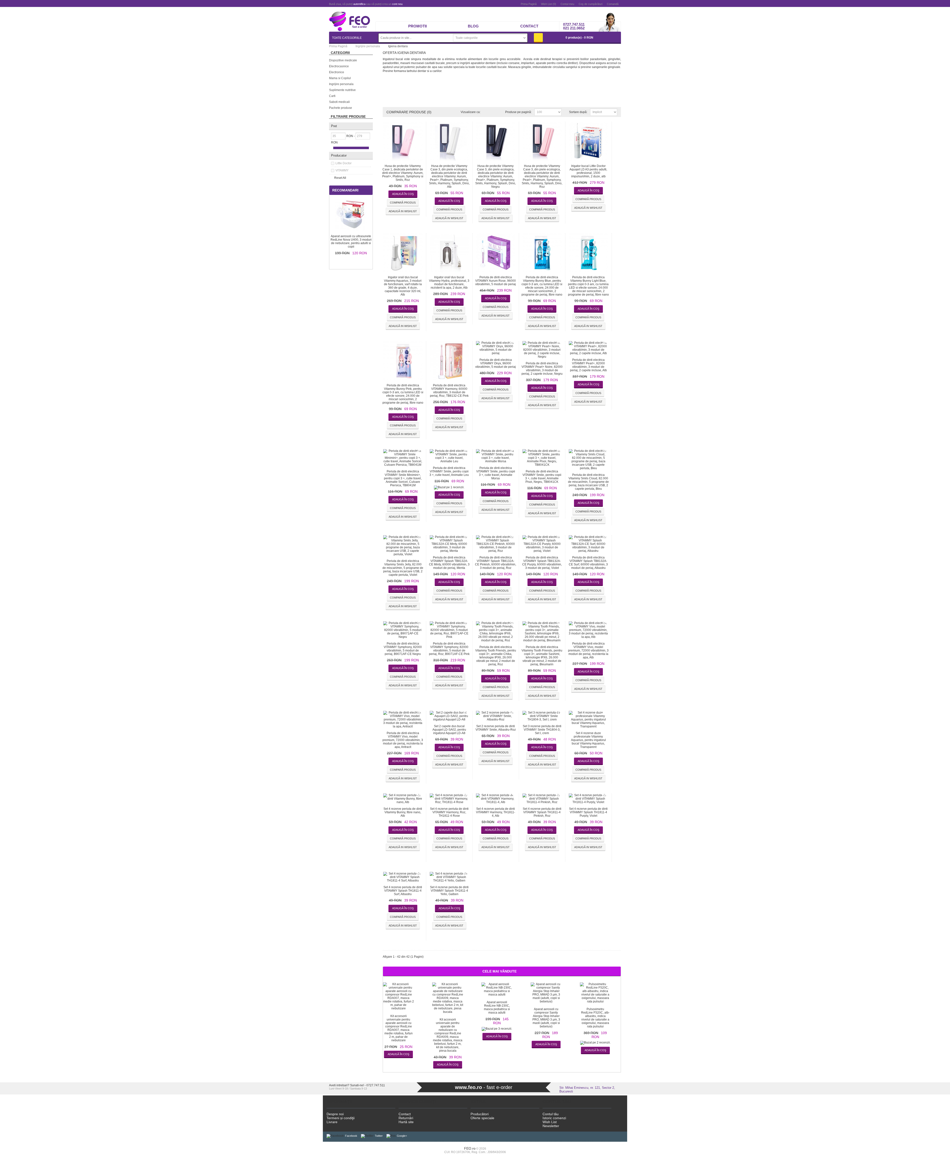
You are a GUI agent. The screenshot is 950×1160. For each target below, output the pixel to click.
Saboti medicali (339, 102)
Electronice (336, 72)
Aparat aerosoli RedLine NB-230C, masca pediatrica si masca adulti (497, 1007)
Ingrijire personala (341, 84)
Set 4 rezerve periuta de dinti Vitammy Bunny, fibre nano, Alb (402, 812)
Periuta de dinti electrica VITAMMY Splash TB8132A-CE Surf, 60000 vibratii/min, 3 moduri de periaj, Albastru (588, 563)
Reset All (340, 178)
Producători (480, 1114)
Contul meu (567, 3)
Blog (473, 26)
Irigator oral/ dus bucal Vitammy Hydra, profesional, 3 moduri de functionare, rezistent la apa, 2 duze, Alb (449, 282)
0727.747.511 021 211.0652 (574, 26)
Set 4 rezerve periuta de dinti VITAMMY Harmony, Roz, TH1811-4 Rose (449, 812)
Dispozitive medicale (343, 60)
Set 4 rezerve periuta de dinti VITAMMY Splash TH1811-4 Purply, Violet (588, 812)
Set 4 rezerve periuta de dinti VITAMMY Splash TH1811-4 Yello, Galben (449, 890)
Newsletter (551, 1126)
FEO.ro (469, 1148)
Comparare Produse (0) (408, 112)
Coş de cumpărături (590, 3)
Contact (529, 26)
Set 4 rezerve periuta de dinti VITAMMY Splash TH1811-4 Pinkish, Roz (542, 812)
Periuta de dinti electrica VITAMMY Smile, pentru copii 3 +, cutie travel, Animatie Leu (449, 471)
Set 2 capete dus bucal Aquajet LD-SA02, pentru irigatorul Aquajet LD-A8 (449, 729)
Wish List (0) (548, 3)
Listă (495, 112)
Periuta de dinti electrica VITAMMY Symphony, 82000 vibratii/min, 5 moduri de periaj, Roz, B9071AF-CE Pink (449, 649)
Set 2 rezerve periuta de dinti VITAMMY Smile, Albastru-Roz (495, 727)
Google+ (402, 1135)
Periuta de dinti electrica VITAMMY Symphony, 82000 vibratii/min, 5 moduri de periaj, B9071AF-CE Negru (403, 649)
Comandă (612, 3)
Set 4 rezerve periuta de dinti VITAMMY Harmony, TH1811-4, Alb (495, 812)
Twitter (379, 1135)
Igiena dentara (398, 46)
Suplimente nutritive (342, 90)
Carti (332, 96)
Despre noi (335, 1114)
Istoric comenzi (554, 1118)
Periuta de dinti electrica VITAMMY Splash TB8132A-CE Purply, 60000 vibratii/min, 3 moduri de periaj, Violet (542, 563)
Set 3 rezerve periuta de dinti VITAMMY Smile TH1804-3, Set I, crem (542, 729)
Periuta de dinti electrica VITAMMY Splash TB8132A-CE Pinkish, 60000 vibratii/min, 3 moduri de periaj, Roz (495, 563)
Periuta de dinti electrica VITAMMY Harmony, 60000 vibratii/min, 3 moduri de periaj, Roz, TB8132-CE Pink (449, 390)
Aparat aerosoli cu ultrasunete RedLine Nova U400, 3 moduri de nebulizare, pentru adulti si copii (351, 241)
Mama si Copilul (340, 78)
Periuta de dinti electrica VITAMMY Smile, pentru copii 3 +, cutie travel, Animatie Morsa (495, 473)
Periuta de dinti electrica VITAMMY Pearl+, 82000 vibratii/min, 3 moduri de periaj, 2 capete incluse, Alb (588, 365)
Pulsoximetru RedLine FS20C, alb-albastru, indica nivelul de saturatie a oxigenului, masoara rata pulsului (595, 1017)
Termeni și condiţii (341, 1118)
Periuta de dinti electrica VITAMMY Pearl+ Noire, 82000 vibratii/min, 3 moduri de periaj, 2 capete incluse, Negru (542, 368)
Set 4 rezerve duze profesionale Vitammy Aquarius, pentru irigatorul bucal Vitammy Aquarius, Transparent (588, 740)
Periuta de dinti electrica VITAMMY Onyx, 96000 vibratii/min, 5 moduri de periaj (495, 363)
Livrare (332, 1122)
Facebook (351, 1135)
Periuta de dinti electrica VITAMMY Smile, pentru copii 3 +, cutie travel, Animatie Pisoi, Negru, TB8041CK (541, 477)
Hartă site (406, 1122)
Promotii (417, 26)
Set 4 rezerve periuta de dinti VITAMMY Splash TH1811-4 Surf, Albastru (402, 890)
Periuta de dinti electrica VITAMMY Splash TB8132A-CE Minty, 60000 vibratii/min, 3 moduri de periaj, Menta (449, 563)
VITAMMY (342, 170)
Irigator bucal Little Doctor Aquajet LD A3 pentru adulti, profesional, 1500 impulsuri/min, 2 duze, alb (588, 171)
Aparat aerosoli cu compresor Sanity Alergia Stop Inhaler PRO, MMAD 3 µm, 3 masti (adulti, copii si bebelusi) (546, 1017)
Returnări (406, 1118)
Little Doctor (343, 163)
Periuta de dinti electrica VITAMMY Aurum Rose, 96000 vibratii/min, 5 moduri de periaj (495, 281)
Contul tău (551, 1114)
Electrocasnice (339, 66)
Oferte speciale (482, 1118)
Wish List (550, 1122)
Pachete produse (340, 108)
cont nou (397, 3)
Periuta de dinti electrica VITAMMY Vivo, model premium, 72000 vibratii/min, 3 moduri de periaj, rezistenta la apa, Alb (588, 650)
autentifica (359, 3)
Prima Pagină (529, 3)
